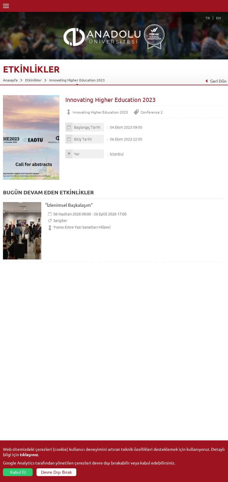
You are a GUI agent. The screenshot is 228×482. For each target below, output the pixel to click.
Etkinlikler (33, 80)
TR (207, 17)
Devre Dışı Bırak (56, 472)
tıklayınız (29, 454)
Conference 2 (152, 112)
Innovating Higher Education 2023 (77, 80)
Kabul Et (18, 472)
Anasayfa (10, 80)
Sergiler (60, 220)
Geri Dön (218, 81)
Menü (6, 6)
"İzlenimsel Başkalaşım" (69, 205)
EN (218, 17)
